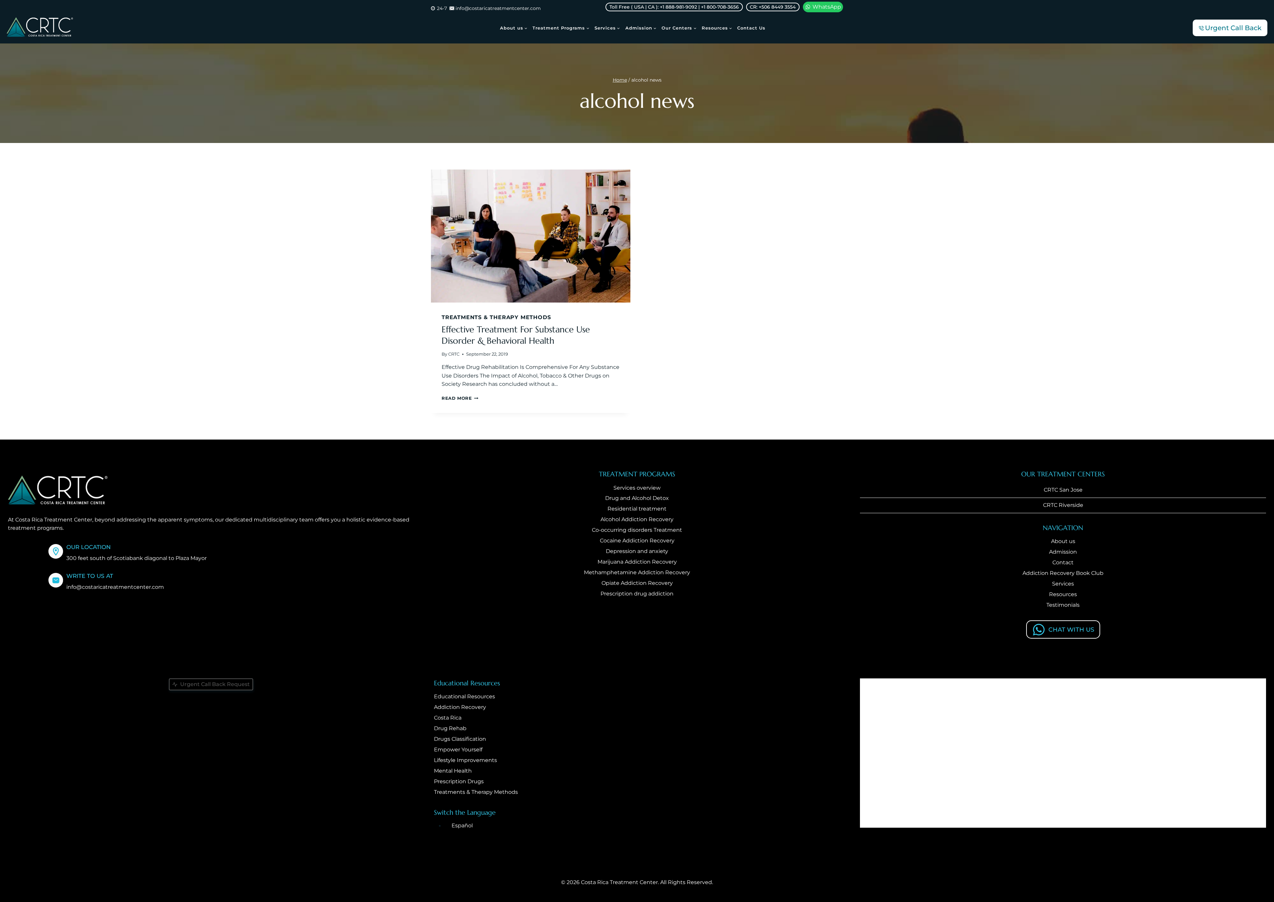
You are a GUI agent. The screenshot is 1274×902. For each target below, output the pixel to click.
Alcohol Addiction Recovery (637, 519)
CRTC (454, 354)
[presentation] (530, 236)
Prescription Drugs (459, 781)
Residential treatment (637, 509)
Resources (1063, 594)
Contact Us (751, 28)
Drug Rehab (450, 728)
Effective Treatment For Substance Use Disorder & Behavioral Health (516, 335)
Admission (1063, 552)
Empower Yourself (458, 749)
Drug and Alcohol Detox (637, 498)
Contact (1063, 562)
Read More (460, 398)
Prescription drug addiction (637, 593)
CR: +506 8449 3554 (773, 7)
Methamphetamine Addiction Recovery (637, 572)
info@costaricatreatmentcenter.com (115, 587)
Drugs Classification (460, 739)
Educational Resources (464, 696)
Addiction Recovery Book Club (1063, 573)
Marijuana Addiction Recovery (637, 562)
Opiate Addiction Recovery (637, 583)
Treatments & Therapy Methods (496, 317)
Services (1063, 584)
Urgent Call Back (1233, 28)
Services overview (637, 488)
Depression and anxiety (637, 551)
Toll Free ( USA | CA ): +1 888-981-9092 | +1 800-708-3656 (674, 7)
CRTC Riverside (1063, 505)
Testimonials (1063, 605)
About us (1063, 541)
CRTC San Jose (1063, 490)
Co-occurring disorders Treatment (637, 530)
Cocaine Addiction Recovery (637, 540)
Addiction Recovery (460, 707)
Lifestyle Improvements (465, 760)
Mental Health (453, 771)
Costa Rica (447, 718)
